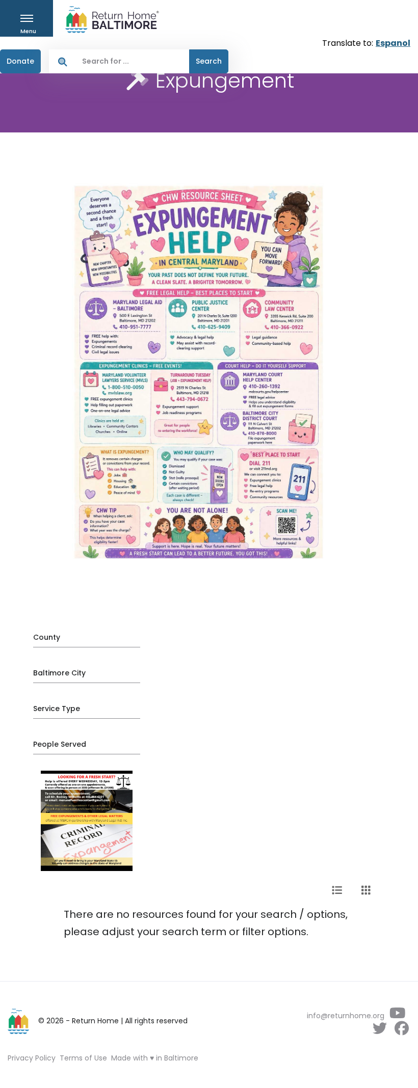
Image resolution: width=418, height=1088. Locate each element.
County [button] (46, 637)
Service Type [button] (56, 708)
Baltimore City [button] (59, 673)
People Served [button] (59, 744)
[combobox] (133, 61)
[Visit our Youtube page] (397, 1016)
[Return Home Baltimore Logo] (19, 1021)
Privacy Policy (32, 1058)
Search (209, 61)
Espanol (393, 43)
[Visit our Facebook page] (401, 1031)
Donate (20, 61)
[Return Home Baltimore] (108, 19)
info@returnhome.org (345, 1016)
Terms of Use (83, 1058)
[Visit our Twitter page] (379, 1031)
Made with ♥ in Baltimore (154, 1058)
